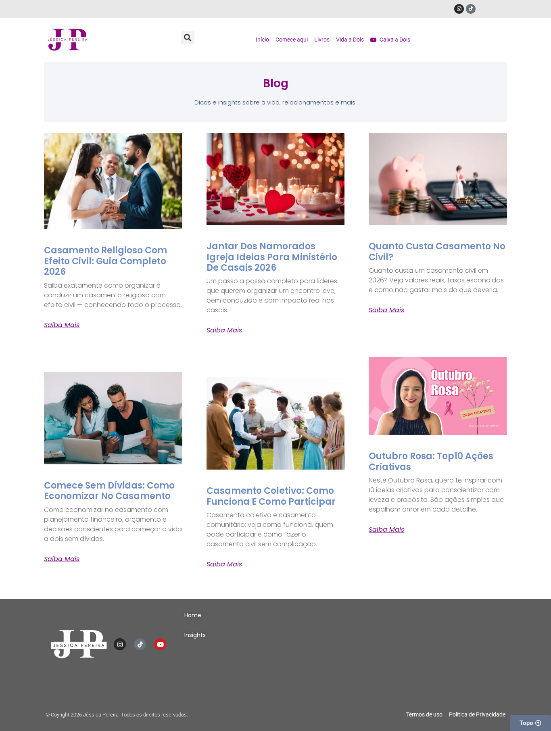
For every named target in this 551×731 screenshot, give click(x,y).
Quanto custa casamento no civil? (437, 251)
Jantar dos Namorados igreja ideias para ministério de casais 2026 (272, 257)
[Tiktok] (471, 9)
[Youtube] (160, 644)
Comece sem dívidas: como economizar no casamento (109, 490)
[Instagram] (459, 9)
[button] (187, 37)
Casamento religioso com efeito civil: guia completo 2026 (105, 261)
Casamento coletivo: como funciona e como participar (271, 496)
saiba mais (61, 325)
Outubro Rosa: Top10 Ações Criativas (431, 461)
